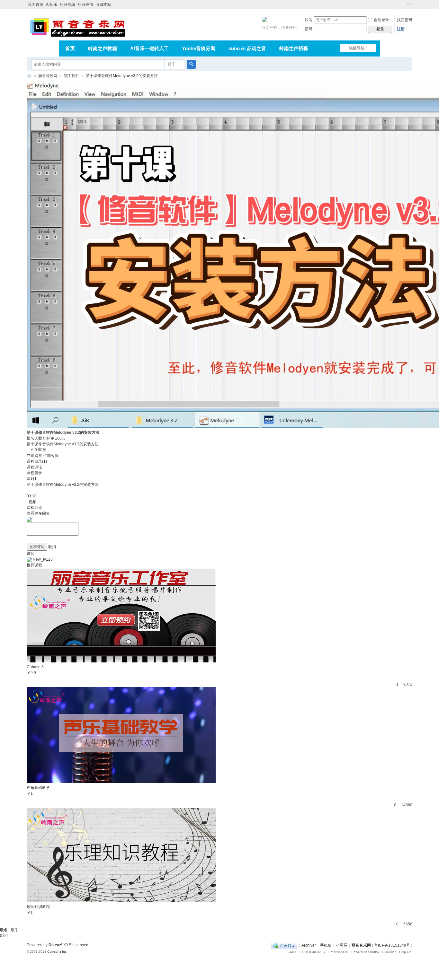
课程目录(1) (37, 461)
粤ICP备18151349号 (392, 945)
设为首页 (35, 4)
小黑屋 (341, 945)
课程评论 (34, 467)
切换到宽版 (409, 4)
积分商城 (67, 4)
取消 (52, 547)
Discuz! (55, 945)
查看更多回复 (38, 513)
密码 (308, 29)
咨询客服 (50, 455)
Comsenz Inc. (57, 951)
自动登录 (381, 20)
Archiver (308, 945)
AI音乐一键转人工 (149, 48)
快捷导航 (356, 48)
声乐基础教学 (38, 787)
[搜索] (191, 64)
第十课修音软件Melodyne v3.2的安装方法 (122, 76)
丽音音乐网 (48, 76)
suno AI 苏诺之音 (247, 48)
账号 (308, 20)
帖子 (171, 64)
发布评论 (37, 547)
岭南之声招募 (293, 48)
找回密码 (404, 20)
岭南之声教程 (102, 48)
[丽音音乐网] (77, 26)
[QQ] (284, 945)
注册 (401, 29)
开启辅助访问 (403, 4)
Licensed (80, 945)
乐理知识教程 (38, 907)
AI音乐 (51, 4)
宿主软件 (71, 76)
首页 (70, 48)
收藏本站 (103, 4)
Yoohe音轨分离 (198, 48)
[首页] (29, 76)
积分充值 (85, 4)
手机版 (326, 945)
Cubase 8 (35, 667)
